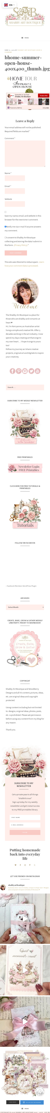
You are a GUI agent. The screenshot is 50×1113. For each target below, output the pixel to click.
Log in (47, 1112)
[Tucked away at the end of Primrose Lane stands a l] (25, 1021)
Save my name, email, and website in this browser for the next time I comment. (23, 218)
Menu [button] (27, 37)
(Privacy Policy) (21, 245)
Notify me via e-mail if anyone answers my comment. (23, 229)
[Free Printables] (25, 468)
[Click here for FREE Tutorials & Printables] (25, 512)
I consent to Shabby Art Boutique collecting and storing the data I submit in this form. (23, 241)
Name (8, 173)
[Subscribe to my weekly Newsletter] (25, 445)
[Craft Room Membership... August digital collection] (25, 1073)
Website (8, 199)
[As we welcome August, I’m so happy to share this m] (25, 970)
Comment (10, 138)
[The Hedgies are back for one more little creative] (25, 919)
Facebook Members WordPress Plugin (21, 586)
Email (8, 186)
